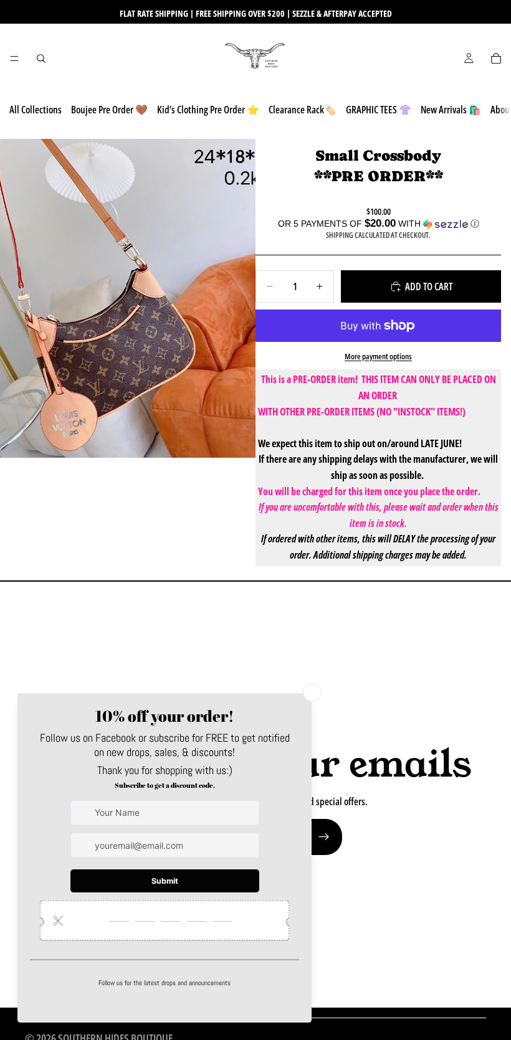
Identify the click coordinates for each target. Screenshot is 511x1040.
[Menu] (14, 58)
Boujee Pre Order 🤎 (109, 109)
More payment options (378, 356)
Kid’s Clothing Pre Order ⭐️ (208, 109)
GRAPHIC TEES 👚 (378, 109)
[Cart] (496, 58)
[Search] (41, 58)
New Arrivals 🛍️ (451, 109)
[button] (378, 224)
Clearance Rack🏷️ (303, 109)
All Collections (35, 109)
